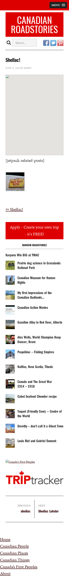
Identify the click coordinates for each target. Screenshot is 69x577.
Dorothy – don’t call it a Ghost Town (40, 426)
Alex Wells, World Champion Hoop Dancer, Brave (39, 339)
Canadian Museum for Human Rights (36, 280)
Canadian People (14, 546)
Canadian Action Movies (32, 307)
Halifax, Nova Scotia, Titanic (35, 366)
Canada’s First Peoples (18, 567)
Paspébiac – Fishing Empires (35, 351)
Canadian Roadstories (34, 24)
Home (5, 539)
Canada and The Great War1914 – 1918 (34, 383)
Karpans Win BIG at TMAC (22, 254)
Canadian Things (15, 560)
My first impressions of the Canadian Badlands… (34, 295)
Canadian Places (14, 553)
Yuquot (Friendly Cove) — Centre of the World (39, 413)
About (5, 573)
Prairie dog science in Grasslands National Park (39, 265)
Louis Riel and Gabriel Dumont (36, 440)
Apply (34, 230)
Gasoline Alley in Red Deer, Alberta (39, 322)
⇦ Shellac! (14, 209)
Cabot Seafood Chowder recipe (37, 396)
